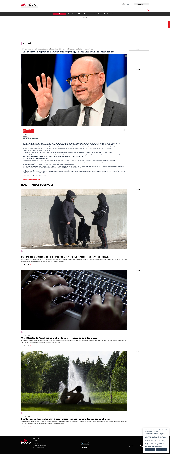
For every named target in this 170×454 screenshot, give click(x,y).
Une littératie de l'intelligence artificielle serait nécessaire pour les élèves (59, 338)
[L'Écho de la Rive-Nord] (26, 443)
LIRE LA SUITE (26, 264)
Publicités (35, 443)
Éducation (93, 13)
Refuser (161, 449)
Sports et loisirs (72, 13)
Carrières (34, 442)
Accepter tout (150, 449)
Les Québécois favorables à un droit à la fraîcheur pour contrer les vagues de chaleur (65, 419)
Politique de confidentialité (39, 445)
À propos (34, 440)
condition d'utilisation (157, 446)
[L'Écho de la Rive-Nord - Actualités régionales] (28, 4)
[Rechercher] (148, 10)
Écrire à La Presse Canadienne (32, 140)
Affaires (80, 13)
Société (114, 13)
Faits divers (107, 13)
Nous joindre (35, 438)
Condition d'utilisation (38, 447)
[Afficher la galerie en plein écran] (125, 55)
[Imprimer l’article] (124, 130)
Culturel (100, 13)
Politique (86, 13)
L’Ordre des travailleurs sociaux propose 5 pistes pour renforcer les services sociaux (65, 257)
